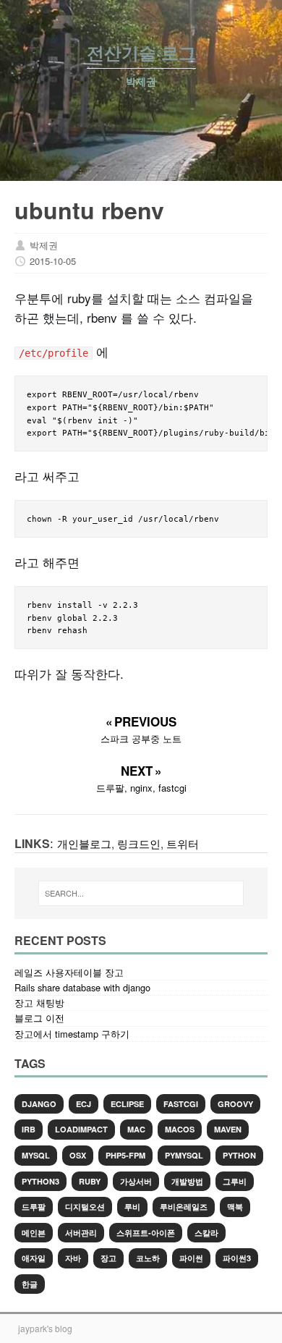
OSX (77, 1155)
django (39, 1103)
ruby (90, 1181)
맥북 (235, 1206)
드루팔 (34, 1206)
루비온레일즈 (184, 1206)
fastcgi (180, 1103)
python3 (40, 1181)
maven (228, 1129)
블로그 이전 (39, 1018)
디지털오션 (85, 1206)
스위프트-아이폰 (145, 1232)
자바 (73, 1258)
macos (180, 1129)
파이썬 (191, 1258)
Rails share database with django (82, 987)
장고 (108, 1258)
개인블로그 (84, 843)
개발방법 (187, 1181)
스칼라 (206, 1232)
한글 (30, 1284)
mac (136, 1129)
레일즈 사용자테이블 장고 (69, 972)
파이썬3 (237, 1258)
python (239, 1155)
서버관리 (81, 1232)
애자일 (34, 1258)
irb (28, 1129)
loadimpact (81, 1129)
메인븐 (34, 1232)
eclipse (127, 1103)
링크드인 (139, 843)
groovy (235, 1103)
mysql (36, 1155)
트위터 (182, 843)
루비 (132, 1206)
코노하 (148, 1258)
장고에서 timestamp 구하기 (71, 1034)
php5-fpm (125, 1155)
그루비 (235, 1181)
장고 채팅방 (39, 1002)
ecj (83, 1103)
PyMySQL (184, 1155)
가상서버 (136, 1181)
